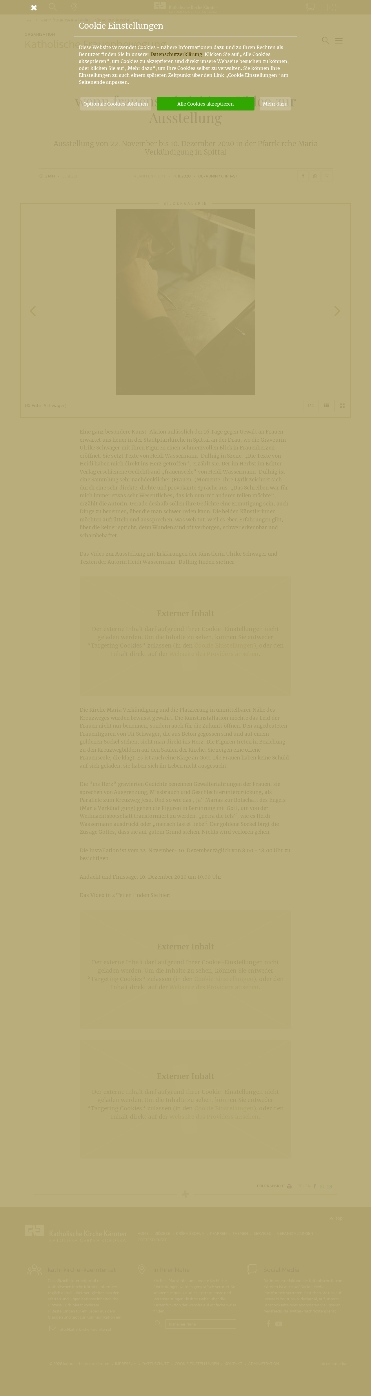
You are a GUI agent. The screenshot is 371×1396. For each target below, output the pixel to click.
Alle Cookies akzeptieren (205, 104)
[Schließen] (185, 7)
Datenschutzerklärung (176, 54)
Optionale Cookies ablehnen (115, 104)
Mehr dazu (275, 104)
